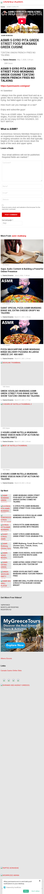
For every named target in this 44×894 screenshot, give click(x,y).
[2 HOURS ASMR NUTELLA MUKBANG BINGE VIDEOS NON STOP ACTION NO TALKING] (22, 456)
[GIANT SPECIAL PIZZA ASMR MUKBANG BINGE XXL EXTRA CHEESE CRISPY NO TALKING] (22, 290)
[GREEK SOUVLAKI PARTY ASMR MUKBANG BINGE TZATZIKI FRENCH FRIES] (6, 574)
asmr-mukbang (19, 236)
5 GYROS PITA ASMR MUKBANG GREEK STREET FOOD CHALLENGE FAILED (27, 508)
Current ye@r (7, 220)
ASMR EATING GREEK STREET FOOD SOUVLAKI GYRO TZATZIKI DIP (27, 563)
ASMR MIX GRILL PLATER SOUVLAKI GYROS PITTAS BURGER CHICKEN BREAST (27, 583)
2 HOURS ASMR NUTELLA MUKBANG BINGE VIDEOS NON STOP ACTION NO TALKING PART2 (20, 435)
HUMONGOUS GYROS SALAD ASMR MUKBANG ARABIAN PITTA (27, 516)
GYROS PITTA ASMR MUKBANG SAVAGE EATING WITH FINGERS (26, 526)
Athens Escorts (6, 658)
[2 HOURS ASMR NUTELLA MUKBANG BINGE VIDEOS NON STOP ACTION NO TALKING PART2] (22, 415)
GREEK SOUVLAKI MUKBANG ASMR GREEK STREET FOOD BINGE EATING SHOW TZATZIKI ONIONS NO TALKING (20, 393)
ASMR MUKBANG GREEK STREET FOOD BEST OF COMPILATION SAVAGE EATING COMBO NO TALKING (26, 498)
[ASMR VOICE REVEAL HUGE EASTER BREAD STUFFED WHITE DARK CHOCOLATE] (6, 556)
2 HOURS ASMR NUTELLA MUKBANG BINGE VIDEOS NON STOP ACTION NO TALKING (20, 476)
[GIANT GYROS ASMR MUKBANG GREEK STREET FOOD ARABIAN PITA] (6, 537)
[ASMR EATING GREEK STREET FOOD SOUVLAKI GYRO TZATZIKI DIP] (6, 565)
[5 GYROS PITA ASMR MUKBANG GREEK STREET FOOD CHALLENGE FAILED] (6, 509)
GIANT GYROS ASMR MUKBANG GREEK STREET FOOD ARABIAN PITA (28, 535)
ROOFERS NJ (6, 610)
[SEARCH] (41, 2)
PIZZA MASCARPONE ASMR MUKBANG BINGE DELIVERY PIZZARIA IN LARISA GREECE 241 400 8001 (20, 352)
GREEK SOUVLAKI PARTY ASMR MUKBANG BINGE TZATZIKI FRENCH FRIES (28, 573)
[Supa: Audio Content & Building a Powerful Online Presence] (22, 251)
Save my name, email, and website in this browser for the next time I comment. (21, 208)
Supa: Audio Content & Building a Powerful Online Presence (22, 270)
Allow (26, 891)
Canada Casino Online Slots (11, 670)
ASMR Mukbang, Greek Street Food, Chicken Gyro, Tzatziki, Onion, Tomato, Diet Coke (28, 545)
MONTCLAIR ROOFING (10, 607)
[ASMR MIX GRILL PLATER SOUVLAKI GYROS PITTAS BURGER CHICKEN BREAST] (6, 584)
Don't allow (35, 891)
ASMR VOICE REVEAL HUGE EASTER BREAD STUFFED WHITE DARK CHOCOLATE (27, 555)
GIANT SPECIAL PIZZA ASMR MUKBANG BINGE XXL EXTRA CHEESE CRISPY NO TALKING (21, 310)
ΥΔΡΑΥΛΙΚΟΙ (5, 605)
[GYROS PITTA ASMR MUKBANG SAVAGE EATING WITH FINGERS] (6, 528)
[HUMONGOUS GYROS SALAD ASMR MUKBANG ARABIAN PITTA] (6, 518)
